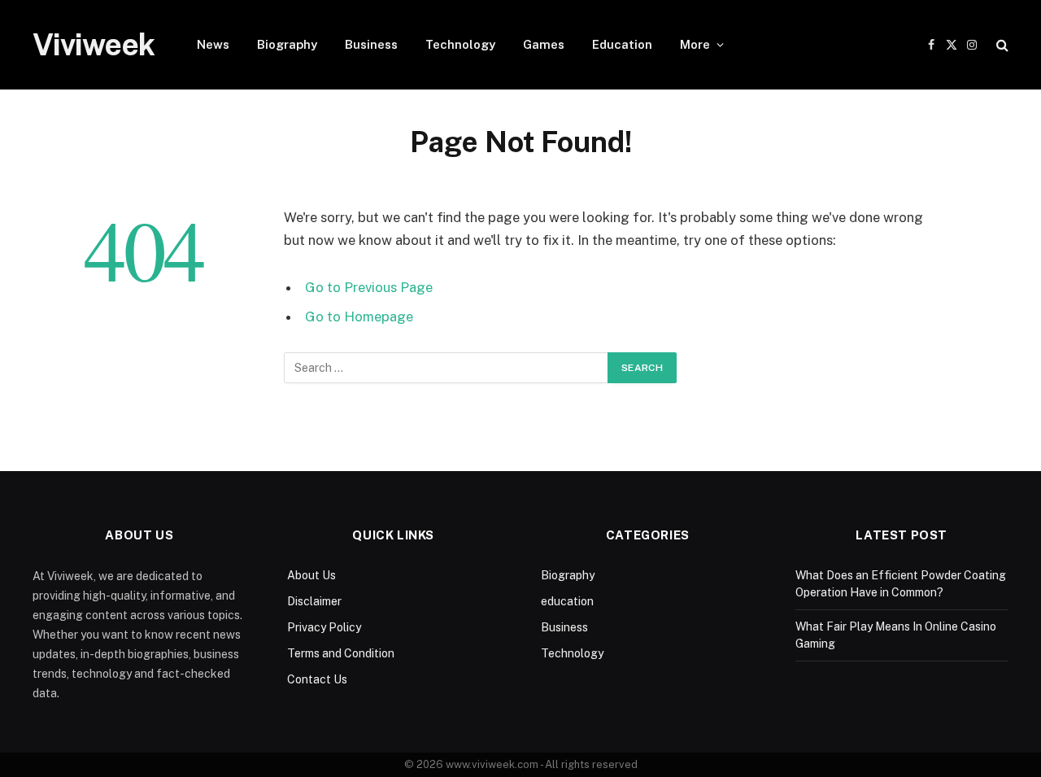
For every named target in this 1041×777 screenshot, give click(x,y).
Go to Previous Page (369, 287)
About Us (311, 575)
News (213, 44)
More (695, 44)
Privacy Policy (324, 627)
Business (371, 44)
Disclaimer (314, 601)
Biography (287, 44)
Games (543, 44)
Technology (460, 44)
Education (622, 44)
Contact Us (317, 679)
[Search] (1000, 45)
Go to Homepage (359, 316)
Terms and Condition (340, 653)
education (567, 601)
